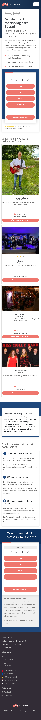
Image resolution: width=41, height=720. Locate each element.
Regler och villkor (8, 659)
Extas (20, 261)
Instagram (8, 695)
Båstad (25, 15)
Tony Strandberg (20, 198)
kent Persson (20, 314)
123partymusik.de (11, 677)
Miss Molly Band (20, 370)
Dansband (16, 13)
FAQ (3, 656)
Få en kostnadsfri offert (20, 220)
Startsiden (8, 13)
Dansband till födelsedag (12, 15)
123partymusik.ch (10, 683)
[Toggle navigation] (36, 4)
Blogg (4, 662)
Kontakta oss (6, 666)
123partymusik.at (10, 680)
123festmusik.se (10, 674)
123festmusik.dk (10, 670)
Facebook (7, 692)
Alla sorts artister (20, 117)
